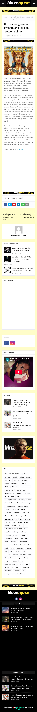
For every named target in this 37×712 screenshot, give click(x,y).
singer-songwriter (10, 564)
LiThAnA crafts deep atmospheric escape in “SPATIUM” (22, 609)
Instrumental (8, 538)
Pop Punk (7, 554)
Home (5, 17)
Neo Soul (14, 198)
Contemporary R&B (23, 506)
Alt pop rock (23, 483)
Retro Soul (14, 561)
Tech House (8, 570)
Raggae (20, 558)
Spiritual (18, 567)
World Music (20, 574)
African (22, 477)
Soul (27, 564)
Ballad (7, 496)
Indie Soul (16, 535)
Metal (6, 541)
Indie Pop (15, 532)
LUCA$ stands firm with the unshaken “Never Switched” (21, 249)
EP (16, 519)
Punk (29, 554)
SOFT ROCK (20, 564)
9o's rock (7, 477)
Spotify (21, 149)
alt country (14, 483)
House (20, 525)
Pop (24, 551)
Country (7, 509)
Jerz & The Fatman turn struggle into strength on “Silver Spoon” (22, 269)
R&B (20, 198)
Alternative (15, 487)
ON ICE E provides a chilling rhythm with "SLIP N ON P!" (22, 628)
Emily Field (8, 35)
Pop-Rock (23, 554)
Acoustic (15, 477)
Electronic (27, 516)
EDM (12, 516)
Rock (21, 561)
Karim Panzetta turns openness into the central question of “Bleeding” (21, 402)
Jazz (22, 538)
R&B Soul (12, 558)
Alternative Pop (9, 490)
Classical (16, 503)
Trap (24, 570)
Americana (27, 493)
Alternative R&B (20, 490)
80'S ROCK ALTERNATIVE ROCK (13, 474)
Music (12, 548)
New (6, 551)
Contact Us (25, 704)
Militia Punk (14, 541)
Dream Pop (26, 512)
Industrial (24, 535)
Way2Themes (20, 707)
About (17, 704)
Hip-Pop (10, 17)
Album (7, 483)
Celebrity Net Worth (10, 499)
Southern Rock (9, 567)
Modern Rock (27, 545)
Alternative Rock (9, 493)
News (11, 551)
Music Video (20, 548)
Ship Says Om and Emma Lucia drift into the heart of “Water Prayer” (22, 618)
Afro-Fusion (8, 480)
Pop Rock (15, 554)
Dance (23, 509)
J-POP (16, 538)
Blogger (18, 709)
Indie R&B (23, 532)
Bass (12, 496)
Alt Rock (7, 487)
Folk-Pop (7, 522)
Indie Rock (8, 535)
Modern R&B (17, 545)
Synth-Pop (26, 567)
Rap (25, 558)
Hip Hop (7, 525)
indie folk (7, 532)
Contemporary (26, 503)
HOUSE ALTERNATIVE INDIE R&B (13, 529)
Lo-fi (26, 538)
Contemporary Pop (10, 506)
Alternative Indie (25, 487)
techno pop (17, 570)
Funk (14, 522)
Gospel (20, 522)
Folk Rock (27, 519)
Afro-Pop (16, 480)
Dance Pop (8, 512)
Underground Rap (10, 574)
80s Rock (25, 474)
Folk (21, 519)
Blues (18, 496)
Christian (28, 499)
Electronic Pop (9, 519)
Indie (25, 529)
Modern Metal (23, 541)
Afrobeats (24, 480)
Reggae (7, 561)
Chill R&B (20, 499)
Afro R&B (28, 477)
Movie (6, 548)
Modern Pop (8, 545)
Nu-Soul (18, 551)
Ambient (19, 493)
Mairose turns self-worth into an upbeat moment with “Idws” (22, 414)
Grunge (26, 522)
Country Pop (15, 509)
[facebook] (6, 343)
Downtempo (17, 512)
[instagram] (12, 343)
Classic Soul (8, 503)
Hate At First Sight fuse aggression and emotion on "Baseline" (22, 425)
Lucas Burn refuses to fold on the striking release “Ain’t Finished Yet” (22, 259)
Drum (6, 516)
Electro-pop (19, 516)
